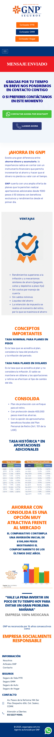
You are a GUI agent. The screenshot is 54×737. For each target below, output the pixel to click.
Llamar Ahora (30, 126)
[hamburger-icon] (5, 51)
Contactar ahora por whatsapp (29, 114)
